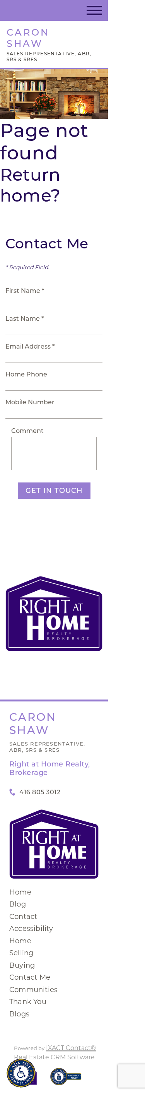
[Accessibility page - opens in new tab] (66, 1080)
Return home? (30, 185)
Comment (27, 430)
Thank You (27, 1001)
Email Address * (30, 346)
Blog (17, 904)
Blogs (19, 1014)
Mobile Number (30, 402)
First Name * (24, 290)
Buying (22, 965)
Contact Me (29, 977)
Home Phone (26, 374)
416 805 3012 (39, 792)
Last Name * (24, 318)
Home (20, 892)
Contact (23, 916)
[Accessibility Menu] (21, 1073)
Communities (33, 989)
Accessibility (31, 928)
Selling (21, 953)
